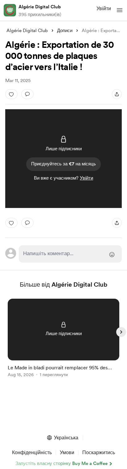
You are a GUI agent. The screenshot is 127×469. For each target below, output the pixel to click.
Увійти (103, 8)
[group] (63, 341)
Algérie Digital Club (39, 7)
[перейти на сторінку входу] (70, 254)
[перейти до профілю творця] (10, 10)
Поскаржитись (98, 452)
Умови (67, 452)
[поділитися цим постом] (117, 94)
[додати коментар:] (27, 94)
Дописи (64, 30)
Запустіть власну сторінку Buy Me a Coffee (61, 463)
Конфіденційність (32, 452)
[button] (119, 10)
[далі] (121, 332)
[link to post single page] (63, 339)
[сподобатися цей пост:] (11, 94)
